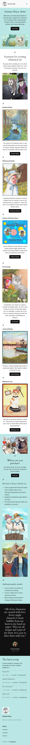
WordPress (13, 741)
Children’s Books (15, 256)
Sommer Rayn (11, 4)
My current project (7, 686)
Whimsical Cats (15, 429)
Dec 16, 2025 (5, 697)
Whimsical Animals (15, 210)
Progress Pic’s (6, 671)
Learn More (15, 28)
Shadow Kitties (15, 153)
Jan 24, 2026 (5, 682)
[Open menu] (27, 4)
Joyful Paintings (15, 374)
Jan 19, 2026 (5, 690)
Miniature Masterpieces (8, 679)
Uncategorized (22, 675)
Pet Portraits (15, 321)
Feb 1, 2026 (5, 675)
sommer (14, 675)
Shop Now (15, 475)
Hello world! (5, 694)
